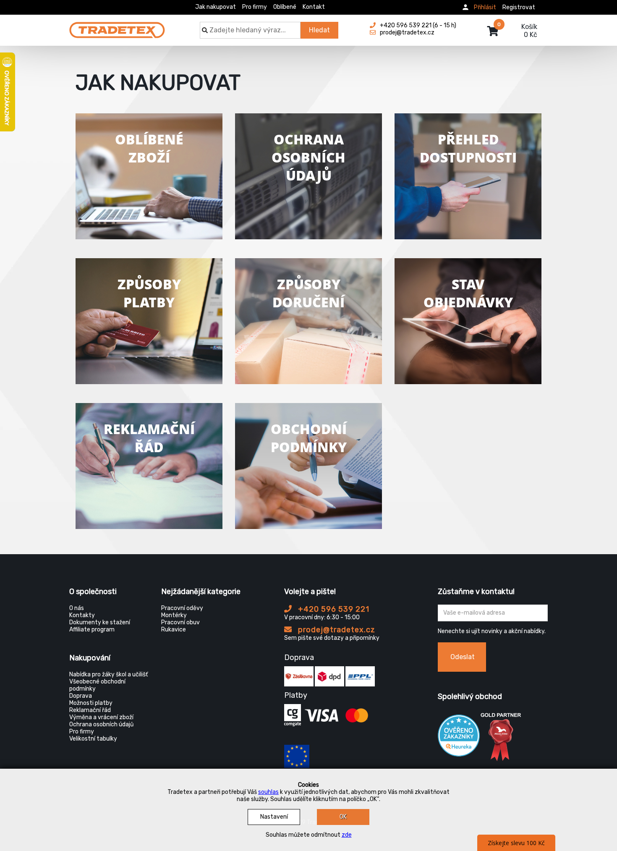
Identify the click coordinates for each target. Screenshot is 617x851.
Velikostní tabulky (93, 738)
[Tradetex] (117, 26)
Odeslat (462, 657)
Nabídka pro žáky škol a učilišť (108, 674)
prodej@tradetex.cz (335, 629)
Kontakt (314, 6)
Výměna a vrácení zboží (101, 717)
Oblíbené (284, 6)
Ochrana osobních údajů (101, 724)
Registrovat (518, 7)
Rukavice (173, 629)
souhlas (268, 792)
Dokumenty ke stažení (99, 622)
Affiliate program (92, 629)
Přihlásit (485, 7)
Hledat (319, 30)
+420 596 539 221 (332, 609)
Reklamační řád (90, 710)
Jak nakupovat (215, 6)
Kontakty (82, 615)
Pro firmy (254, 6)
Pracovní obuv (180, 622)
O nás (76, 608)
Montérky (174, 615)
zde (347, 834)
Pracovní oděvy (182, 608)
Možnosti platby (90, 703)
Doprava (80, 695)
